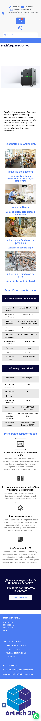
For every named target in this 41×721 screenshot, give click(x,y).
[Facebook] (4, 705)
